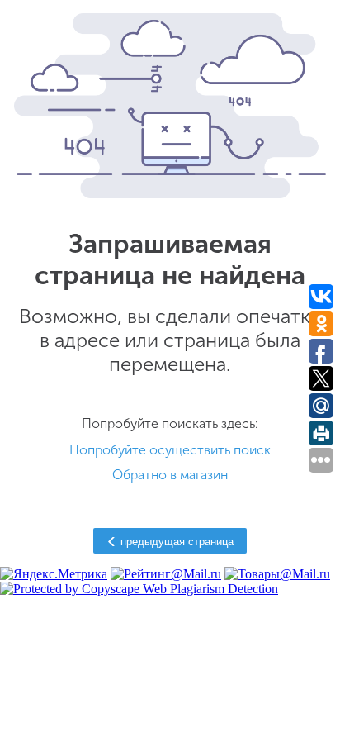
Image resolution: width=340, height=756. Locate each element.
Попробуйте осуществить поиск (170, 450)
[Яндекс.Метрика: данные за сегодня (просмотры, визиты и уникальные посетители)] (53, 574)
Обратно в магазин (170, 475)
